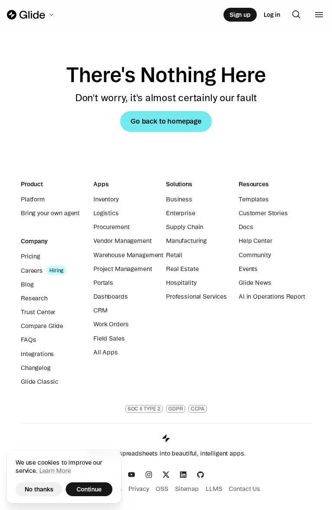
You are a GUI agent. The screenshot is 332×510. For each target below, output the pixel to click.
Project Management (122, 268)
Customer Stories (263, 213)
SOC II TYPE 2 (144, 408)
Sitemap (187, 488)
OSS (162, 488)
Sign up (240, 14)
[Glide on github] (200, 474)
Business (179, 199)
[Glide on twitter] (166, 474)
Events (248, 268)
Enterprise (180, 213)
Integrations (37, 354)
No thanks (39, 489)
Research (34, 298)
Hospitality (181, 282)
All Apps (105, 352)
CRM (100, 310)
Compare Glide (42, 325)
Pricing (30, 256)
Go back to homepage (166, 121)
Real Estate (182, 268)
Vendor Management (122, 240)
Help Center (255, 240)
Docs (246, 226)
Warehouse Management (128, 255)
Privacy (138, 488)
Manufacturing (186, 240)
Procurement (111, 226)
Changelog (36, 367)
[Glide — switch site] (30, 14)
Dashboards (110, 296)
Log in (272, 14)
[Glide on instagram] (148, 474)
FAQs (28, 339)
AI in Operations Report (272, 296)
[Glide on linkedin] (183, 474)
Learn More (55, 470)
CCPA (198, 408)
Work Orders (110, 324)
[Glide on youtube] (131, 474)
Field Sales (108, 338)
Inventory (106, 199)
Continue (89, 489)
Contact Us (244, 488)
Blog (27, 284)
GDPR (175, 408)
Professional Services (196, 296)
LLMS (214, 488)
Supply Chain (184, 226)
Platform (33, 199)
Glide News (255, 282)
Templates (254, 199)
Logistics (106, 213)
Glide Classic (39, 381)
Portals (103, 282)
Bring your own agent (50, 213)
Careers (32, 270)
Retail (174, 255)
